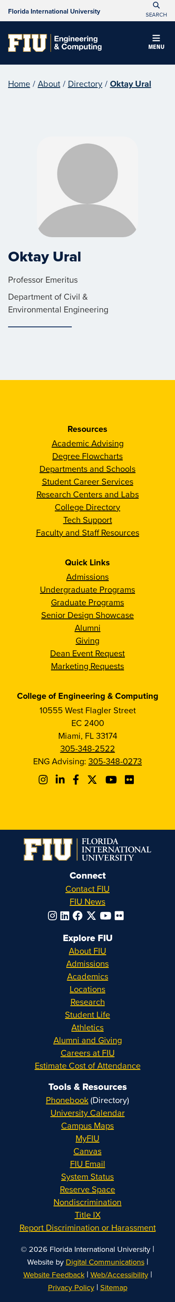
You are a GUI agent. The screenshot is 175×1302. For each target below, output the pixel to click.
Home (19, 83)
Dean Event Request (87, 653)
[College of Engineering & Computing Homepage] (55, 43)
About (49, 83)
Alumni (88, 627)
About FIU (87, 951)
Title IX (88, 1214)
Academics (87, 976)
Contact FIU (87, 888)
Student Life (87, 1014)
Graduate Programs (87, 602)
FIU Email (87, 1163)
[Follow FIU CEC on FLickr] (130, 780)
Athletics (87, 1027)
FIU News (87, 901)
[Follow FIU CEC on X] (93, 780)
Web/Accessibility (119, 1274)
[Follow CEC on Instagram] (44, 780)
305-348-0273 (115, 761)
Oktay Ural (130, 83)
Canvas (87, 1151)
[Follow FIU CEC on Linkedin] (61, 780)
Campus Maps (87, 1125)
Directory (85, 83)
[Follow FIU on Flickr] (121, 916)
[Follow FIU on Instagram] (54, 916)
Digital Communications (105, 1262)
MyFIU (87, 1138)
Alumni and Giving (88, 1040)
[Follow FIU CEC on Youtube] (112, 780)
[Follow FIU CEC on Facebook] (77, 780)
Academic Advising (88, 443)
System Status (87, 1176)
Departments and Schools (87, 468)
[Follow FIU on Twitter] (93, 916)
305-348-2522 (87, 748)
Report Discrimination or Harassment (88, 1227)
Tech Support (87, 519)
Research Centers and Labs (88, 494)
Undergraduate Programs (87, 589)
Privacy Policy (71, 1287)
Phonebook (67, 1100)
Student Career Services (87, 481)
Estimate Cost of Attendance (88, 1065)
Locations (87, 989)
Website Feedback (54, 1274)
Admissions (87, 576)
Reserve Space (87, 1189)
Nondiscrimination (87, 1202)
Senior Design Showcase (87, 615)
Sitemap (113, 1287)
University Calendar (88, 1112)
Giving (87, 640)
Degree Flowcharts (87, 456)
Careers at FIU (88, 1053)
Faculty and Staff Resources (87, 532)
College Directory (87, 507)
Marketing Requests (87, 666)
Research (88, 1002)
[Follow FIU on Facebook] (79, 916)
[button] (156, 43)
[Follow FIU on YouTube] (107, 916)
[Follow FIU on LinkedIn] (66, 916)
